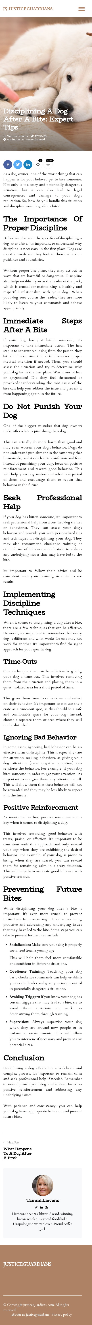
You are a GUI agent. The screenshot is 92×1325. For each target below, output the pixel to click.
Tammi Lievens (17, 136)
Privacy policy (62, 1314)
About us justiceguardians (30, 1314)
